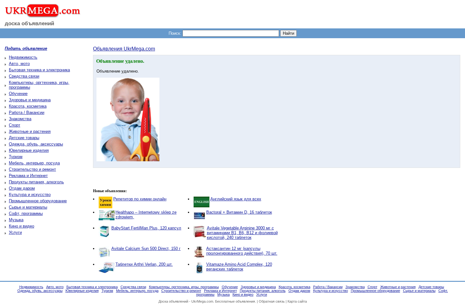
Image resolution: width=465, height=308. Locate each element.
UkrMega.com (202, 301)
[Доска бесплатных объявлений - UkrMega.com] (40, 15)
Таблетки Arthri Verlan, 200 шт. (144, 264)
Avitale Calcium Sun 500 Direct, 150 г (146, 248)
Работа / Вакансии (26, 112)
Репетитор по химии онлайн (139, 199)
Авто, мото (19, 63)
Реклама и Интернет (28, 175)
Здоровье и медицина (30, 100)
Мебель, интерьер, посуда (34, 163)
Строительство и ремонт (32, 169)
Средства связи (24, 76)
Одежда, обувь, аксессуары (36, 144)
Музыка (16, 219)
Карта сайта (297, 301)
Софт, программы (26, 213)
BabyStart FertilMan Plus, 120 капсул (146, 228)
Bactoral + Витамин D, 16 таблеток (239, 212)
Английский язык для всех (235, 199)
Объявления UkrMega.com (124, 48)
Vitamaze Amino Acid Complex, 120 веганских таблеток (239, 266)
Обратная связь (272, 301)
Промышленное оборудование (38, 200)
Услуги (15, 232)
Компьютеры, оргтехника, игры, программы (184, 287)
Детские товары (24, 137)
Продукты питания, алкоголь (36, 182)
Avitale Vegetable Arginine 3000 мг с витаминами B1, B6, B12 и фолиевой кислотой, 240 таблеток (242, 233)
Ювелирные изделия (29, 150)
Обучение (18, 93)
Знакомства (20, 118)
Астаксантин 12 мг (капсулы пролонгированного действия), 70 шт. (241, 251)
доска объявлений (29, 24)
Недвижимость (23, 57)
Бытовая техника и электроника (39, 70)
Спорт (14, 125)
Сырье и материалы (28, 207)
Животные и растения (30, 131)
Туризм (15, 156)
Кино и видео (21, 226)
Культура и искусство (30, 194)
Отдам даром (22, 188)
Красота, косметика (27, 106)
